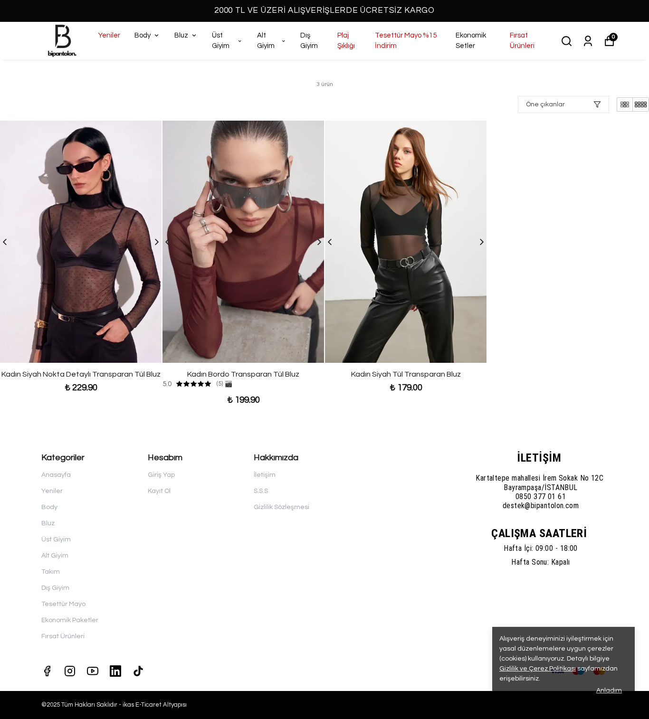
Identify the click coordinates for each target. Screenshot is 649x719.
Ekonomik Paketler (69, 620)
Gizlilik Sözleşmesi (281, 507)
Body (142, 35)
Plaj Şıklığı (346, 41)
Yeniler (109, 35)
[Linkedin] (115, 671)
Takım (50, 571)
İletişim (265, 475)
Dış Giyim (309, 41)
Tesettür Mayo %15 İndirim (406, 41)
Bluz (181, 35)
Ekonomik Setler (471, 41)
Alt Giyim (266, 41)
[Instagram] (70, 671)
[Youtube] (92, 671)
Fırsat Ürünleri (522, 41)
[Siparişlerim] (588, 41)
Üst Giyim (220, 41)
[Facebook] (47, 671)
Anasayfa (56, 475)
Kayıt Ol (159, 491)
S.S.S (261, 491)
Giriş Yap (161, 475)
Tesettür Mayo (63, 604)
